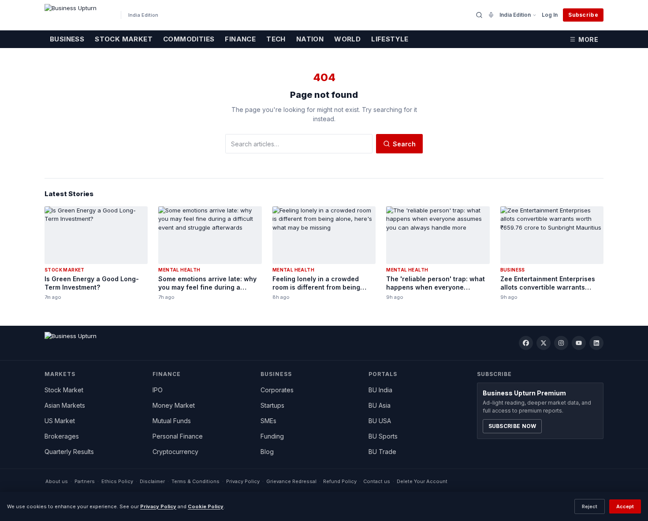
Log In (550, 14)
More (588, 39)
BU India (380, 390)
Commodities (188, 39)
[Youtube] (579, 343)
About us (56, 481)
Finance (240, 39)
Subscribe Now (512, 426)
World (347, 39)
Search (404, 144)
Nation (310, 39)
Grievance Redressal (291, 481)
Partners (84, 481)
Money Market (174, 405)
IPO (158, 390)
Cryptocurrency (175, 451)
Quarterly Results (69, 451)
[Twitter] (543, 343)
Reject (589, 506)
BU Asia (380, 405)
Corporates (277, 390)
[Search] (479, 15)
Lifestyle (390, 39)
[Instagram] (561, 343)
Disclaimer (152, 481)
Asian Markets (65, 405)
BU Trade (382, 451)
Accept (625, 506)
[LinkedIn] (596, 343)
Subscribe (583, 14)
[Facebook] (526, 343)
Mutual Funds (172, 420)
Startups (272, 405)
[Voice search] (491, 15)
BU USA (380, 420)
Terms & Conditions (195, 481)
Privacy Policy (243, 481)
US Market (60, 420)
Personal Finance (178, 436)
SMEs (268, 420)
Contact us (376, 481)
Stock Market (124, 39)
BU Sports (383, 436)
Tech (276, 39)
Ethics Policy (117, 481)
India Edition (515, 14)
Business (67, 39)
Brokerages (62, 436)
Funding (272, 436)
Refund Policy (340, 481)
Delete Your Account (422, 481)
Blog (267, 451)
